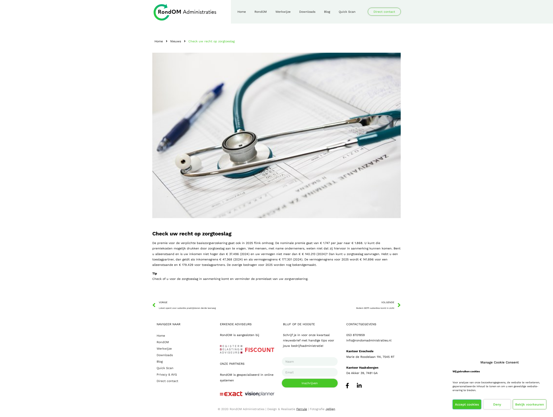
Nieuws (175, 41)
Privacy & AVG (167, 374)
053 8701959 (355, 335)
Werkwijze (283, 11)
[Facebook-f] (347, 385)
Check (157, 279)
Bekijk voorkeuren (529, 404)
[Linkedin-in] (359, 385)
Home (241, 11)
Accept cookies (467, 404)
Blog (327, 11)
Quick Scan (347, 11)
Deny (497, 404)
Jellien (330, 409)
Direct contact (167, 381)
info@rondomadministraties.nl (368, 340)
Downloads (307, 11)
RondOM (260, 11)
